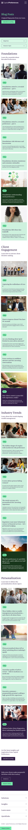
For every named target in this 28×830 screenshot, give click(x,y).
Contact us (5, 779)
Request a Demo (6, 828)
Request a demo (7, 783)
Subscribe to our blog (8, 22)
